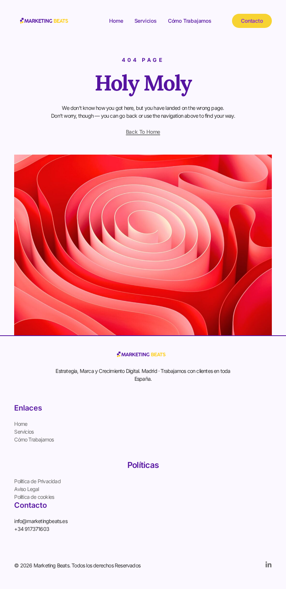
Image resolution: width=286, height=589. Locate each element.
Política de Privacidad (37, 481)
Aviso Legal (26, 489)
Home (116, 21)
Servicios (145, 21)
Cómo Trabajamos (190, 21)
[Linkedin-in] (268, 564)
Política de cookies (34, 497)
